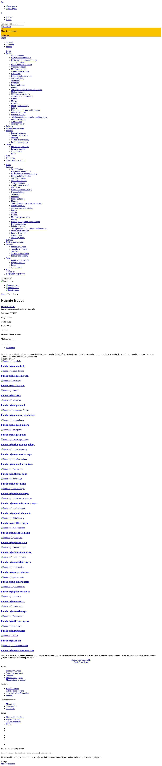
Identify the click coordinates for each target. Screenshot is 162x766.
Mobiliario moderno (19, 69)
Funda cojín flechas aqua (14, 473)
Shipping (14, 137)
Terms (8, 144)
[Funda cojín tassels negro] (12, 606)
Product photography (19, 142)
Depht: (4, 326)
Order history (11, 706)
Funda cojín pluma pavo (14, 542)
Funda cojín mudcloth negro (16, 562)
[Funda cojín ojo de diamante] (13, 508)
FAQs (13, 153)
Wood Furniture (17, 55)
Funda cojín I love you (13, 385)
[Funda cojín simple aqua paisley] (15, 439)
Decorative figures (18, 112)
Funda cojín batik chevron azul (17, 650)
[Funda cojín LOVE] (10, 390)
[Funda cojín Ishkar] (9, 636)
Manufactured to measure (16, 680)
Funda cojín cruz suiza (13, 601)
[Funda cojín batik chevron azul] (14, 646)
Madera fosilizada (18, 92)
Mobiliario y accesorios (20, 94)
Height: (4, 317)
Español (13, 6)
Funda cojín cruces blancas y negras (19, 503)
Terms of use (20, 753)
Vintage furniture (18, 62)
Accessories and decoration (22, 96)
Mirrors (14, 101)
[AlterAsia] (6, 26)
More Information (8, 764)
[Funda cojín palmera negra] (12, 577)
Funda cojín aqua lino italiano (17, 464)
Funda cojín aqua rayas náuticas (18, 415)
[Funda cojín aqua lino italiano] (14, 459)
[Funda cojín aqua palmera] (12, 420)
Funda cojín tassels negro (14, 611)
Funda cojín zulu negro (13, 630)
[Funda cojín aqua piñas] (11, 430)
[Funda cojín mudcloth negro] (13, 557)
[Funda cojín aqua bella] (11, 361)
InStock (9, 695)
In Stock (9, 126)
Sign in (9, 46)
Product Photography (14, 678)
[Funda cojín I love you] (11, 381)
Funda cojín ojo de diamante (16, 513)
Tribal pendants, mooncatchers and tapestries (29, 117)
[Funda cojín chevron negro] (13, 489)
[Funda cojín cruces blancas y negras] (16, 498)
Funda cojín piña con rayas (15, 591)
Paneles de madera (18, 119)
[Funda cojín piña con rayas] (13, 587)
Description (10, 348)
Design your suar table (15, 128)
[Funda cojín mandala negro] (13, 528)
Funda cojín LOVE (11, 395)
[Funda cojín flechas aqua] (12, 469)
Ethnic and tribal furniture (21, 64)
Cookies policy (46, 753)
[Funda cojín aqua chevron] (12, 371)
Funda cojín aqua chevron (15, 375)
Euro (9, 19)
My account (11, 704)
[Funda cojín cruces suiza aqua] (14, 449)
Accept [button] (4, 761)
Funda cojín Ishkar (11, 640)
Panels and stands (18, 85)
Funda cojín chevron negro (15, 493)
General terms (16, 151)
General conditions (13, 722)
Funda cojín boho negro (13, 483)
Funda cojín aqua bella (13, 366)
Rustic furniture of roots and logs (24, 60)
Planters (14, 87)
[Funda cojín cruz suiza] (11, 596)
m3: (3, 330)
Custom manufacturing (20, 140)
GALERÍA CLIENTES (15, 160)
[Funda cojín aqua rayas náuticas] (14, 410)
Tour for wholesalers (14, 673)
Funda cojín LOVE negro (14, 523)
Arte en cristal (16, 121)
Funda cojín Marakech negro (16, 552)
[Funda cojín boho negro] (11, 479)
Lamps (14, 99)
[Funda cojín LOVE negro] (12, 518)
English (13, 9)
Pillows (14, 108)
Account (9, 42)
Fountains (15, 83)
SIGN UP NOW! (8, 307)
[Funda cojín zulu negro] (11, 626)
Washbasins (16, 74)
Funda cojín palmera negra (15, 581)
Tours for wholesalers (19, 135)
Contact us (10, 158)
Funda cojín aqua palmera (15, 424)
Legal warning (33, 753)
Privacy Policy (7, 753)
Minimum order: (8, 339)
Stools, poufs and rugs (20, 106)
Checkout (10, 44)
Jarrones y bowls (18, 124)
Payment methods (18, 149)
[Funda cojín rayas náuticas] (12, 567)
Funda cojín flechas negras (15, 621)
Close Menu (6, 279)
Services (9, 131)
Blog (8, 156)
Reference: (5, 313)
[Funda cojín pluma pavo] (11, 538)
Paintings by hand (18, 115)
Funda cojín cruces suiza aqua (16, 454)
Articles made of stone (20, 71)
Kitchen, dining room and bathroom (25, 110)
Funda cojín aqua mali (13, 405)
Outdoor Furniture (18, 67)
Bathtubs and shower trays (21, 76)
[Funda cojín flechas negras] (12, 616)
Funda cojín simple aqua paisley (18, 444)
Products (9, 53)
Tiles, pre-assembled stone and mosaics (26, 90)
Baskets (14, 103)
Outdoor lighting (17, 78)
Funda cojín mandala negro (15, 532)
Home (8, 51)
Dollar (9, 17)
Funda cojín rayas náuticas (15, 572)
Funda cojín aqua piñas (13, 434)
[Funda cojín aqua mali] (11, 400)
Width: (4, 322)
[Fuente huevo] (12, 285)
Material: (5, 335)
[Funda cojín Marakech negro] (13, 547)
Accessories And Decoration (17, 693)
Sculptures (15, 80)
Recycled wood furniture (21, 58)
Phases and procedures (20, 147)
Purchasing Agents (18, 133)
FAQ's (8, 724)
